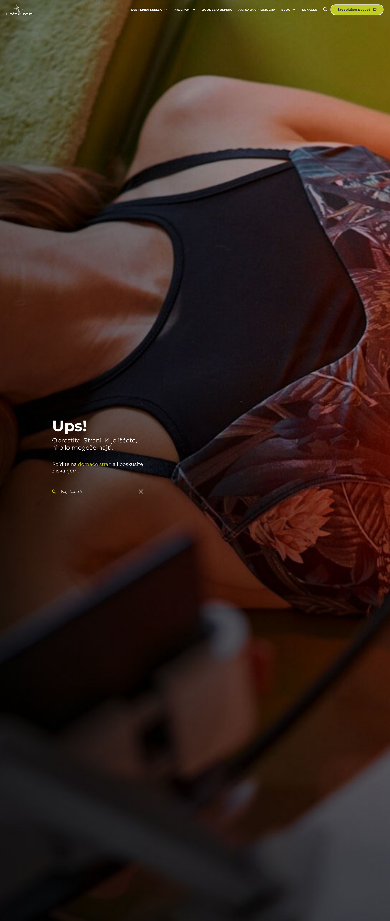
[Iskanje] (326, 9)
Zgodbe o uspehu (217, 10)
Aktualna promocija (256, 10)
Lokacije (309, 10)
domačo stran (95, 464)
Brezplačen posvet (353, 10)
